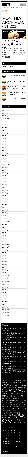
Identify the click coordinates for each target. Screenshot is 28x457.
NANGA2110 (7, 363)
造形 (6, 48)
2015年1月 (5, 241)
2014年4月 (5, 264)
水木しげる (17, 413)
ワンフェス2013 (13, 380)
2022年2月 (5, 156)
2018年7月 (5, 184)
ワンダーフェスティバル (13, 421)
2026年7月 (5, 110)
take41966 (6, 339)
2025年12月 (5, 118)
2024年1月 (5, 136)
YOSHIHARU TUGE (17, 387)
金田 (15, 415)
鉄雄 (3, 406)
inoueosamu (7, 349)
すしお (23, 391)
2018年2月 (5, 190)
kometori (6, 358)
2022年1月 (5, 158)
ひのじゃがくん (12, 48)
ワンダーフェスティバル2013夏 (17, 385)
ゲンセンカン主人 (6, 387)
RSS (8, 11)
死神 (11, 396)
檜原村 (21, 48)
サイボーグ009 (18, 409)
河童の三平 (9, 408)
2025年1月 (5, 127)
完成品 (21, 389)
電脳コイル (19, 400)
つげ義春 (10, 415)
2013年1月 (5, 307)
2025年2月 (5, 124)
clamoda (6, 373)
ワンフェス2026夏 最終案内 (16, 75)
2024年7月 (5, 130)
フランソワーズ (21, 393)
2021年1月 (5, 161)
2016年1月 (5, 218)
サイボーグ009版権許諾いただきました (13, 328)
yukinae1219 (7, 354)
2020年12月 (5, 164)
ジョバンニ (5, 380)
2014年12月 (5, 244)
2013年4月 (5, 298)
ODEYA (6, 4)
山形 (24, 380)
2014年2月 (5, 270)
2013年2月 (5, 304)
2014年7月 (5, 255)
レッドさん (19, 411)
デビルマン (6, 402)
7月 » (17, 446)
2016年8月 (5, 204)
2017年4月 (5, 196)
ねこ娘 (17, 389)
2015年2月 (5, 238)
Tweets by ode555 (7, 67)
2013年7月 (5, 290)
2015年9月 (5, 224)
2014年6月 (5, 258)
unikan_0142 (7, 368)
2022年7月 (5, 153)
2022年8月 (5, 150)
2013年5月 (5, 295)
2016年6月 (5, 210)
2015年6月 (5, 230)
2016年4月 (5, 213)
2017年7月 (5, 193)
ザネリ (18, 396)
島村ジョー (6, 396)
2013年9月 (5, 284)
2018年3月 (5, 187)
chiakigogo (6, 335)
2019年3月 (5, 176)
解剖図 (11, 402)
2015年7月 (5, 227)
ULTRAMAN (5, 383)
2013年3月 (5, 301)
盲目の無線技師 (15, 398)
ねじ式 (14, 393)
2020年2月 (5, 167)
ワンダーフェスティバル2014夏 (16, 404)
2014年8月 (5, 253)
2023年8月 (5, 138)
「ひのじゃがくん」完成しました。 (12, 43)
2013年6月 (5, 293)
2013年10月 (5, 281)
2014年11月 (5, 247)
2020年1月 (5, 170)
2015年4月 (5, 235)
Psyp (4, 330)
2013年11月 (5, 278)
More (7, 56)
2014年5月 (5, 261)
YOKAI (10, 383)
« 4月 (6, 446)
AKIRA (9, 413)
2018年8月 (5, 181)
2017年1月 (5, 201)
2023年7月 (5, 141)
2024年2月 (5, 133)
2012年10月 (5, 315)
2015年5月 (5, 233)
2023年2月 (5, 144)
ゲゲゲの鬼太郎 (9, 406)
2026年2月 (5, 113)
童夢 (14, 411)
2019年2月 (5, 178)
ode (4, 48)
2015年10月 (5, 221)
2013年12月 (5, 275)
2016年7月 (5, 207)
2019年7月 (5, 173)
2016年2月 (5, 215)
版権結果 (10, 411)
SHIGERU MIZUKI (7, 393)
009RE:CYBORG (9, 417)
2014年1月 (5, 273)
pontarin (5, 344)
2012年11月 (5, 312)
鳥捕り (14, 396)
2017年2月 (5, 198)
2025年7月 (5, 121)
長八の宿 (20, 380)
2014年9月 (5, 250)
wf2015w (15, 422)
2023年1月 (5, 147)
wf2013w (8, 398)
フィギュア (17, 48)
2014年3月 (5, 267)
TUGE (22, 413)
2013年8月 (5, 287)
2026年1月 (5, 116)
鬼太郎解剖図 (21, 422)
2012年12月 (5, 310)
